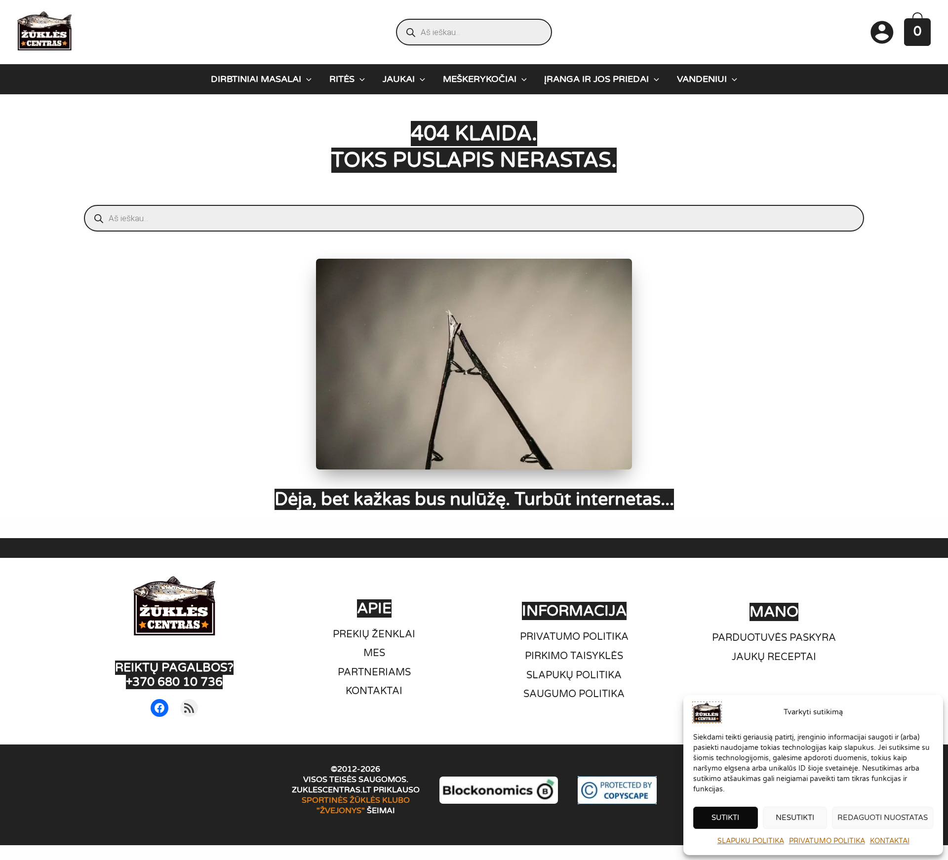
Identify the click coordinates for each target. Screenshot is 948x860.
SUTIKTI (725, 817)
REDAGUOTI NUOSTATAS (882, 817)
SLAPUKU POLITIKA (750, 841)
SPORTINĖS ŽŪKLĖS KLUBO (356, 800)
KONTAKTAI (889, 841)
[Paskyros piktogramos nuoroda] (881, 32)
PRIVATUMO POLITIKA (827, 841)
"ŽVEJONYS (338, 811)
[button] (306, 79)
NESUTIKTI (795, 817)
